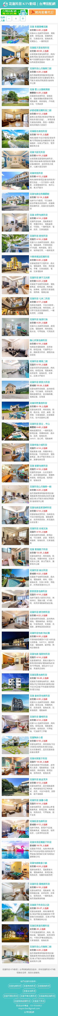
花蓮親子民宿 (39, 1001)
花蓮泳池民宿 (29, 991)
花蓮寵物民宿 (44, 985)
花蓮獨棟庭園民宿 (22, 1001)
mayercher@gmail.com (29, 1008)
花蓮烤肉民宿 (29, 985)
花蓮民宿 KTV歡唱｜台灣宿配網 (32, 4)
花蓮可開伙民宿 (11, 996)
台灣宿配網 (29, 1012)
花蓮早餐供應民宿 (28, 996)
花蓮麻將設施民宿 (47, 996)
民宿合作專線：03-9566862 (29, 1005)
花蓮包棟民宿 (15, 985)
